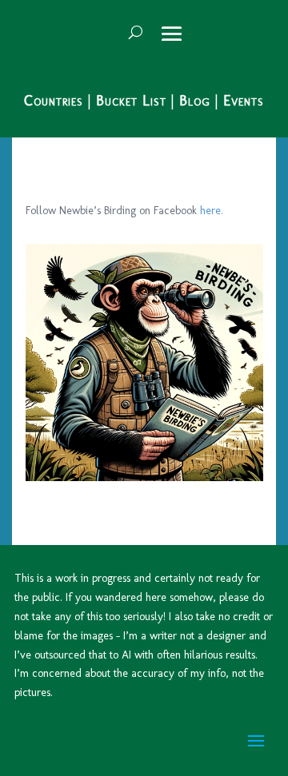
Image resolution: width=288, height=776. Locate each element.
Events (243, 100)
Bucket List (131, 100)
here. (211, 210)
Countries (53, 100)
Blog (194, 100)
